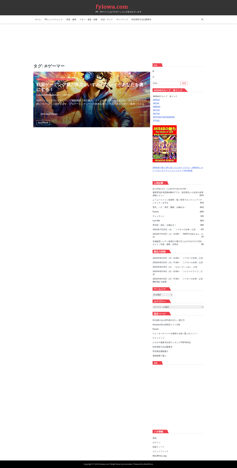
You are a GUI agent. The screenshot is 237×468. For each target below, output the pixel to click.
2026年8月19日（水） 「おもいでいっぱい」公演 (175, 267)
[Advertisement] (118, 43)
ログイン (156, 442)
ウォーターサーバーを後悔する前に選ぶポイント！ (175, 333)
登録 (155, 438)
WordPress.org (160, 456)
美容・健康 (71, 19)
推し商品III (70, 79)
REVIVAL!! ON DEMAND (164, 117)
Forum (156, 211)
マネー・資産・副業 (88, 19)
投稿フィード (158, 447)
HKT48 (156, 110)
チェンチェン (158, 216)
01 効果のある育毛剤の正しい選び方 (169, 320)
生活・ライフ (107, 19)
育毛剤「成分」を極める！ (164, 225)
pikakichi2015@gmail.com (49, 95)
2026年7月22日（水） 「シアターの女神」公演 (174, 229)
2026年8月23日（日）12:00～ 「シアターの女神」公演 (178, 258)
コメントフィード (160, 451)
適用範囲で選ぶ (159, 355)
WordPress (148, 464)
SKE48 (156, 103)
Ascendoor (127, 464)
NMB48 (156, 106)
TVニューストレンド (53, 19)
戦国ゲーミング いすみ (57, 79)
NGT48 (156, 113)
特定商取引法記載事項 (141, 19)
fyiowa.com (112, 6)
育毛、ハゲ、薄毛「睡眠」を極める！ (169, 207)
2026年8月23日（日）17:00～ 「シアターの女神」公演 (178, 262)
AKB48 (156, 99)
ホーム (38, 19)
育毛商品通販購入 (160, 351)
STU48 (156, 120)
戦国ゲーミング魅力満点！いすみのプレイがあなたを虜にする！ (89, 87)
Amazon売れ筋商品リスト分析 (166, 324)
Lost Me (156, 220)
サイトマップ (122, 19)
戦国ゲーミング (42, 79)
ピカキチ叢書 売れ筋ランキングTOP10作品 (172, 342)
